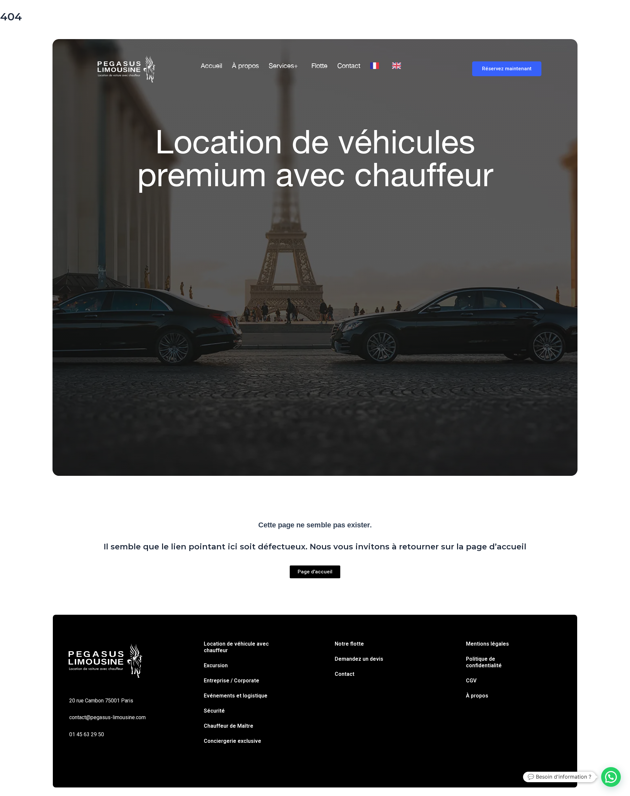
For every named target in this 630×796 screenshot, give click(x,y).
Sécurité (214, 711)
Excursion (216, 665)
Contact (348, 65)
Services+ (283, 65)
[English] (398, 66)
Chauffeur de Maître (228, 726)
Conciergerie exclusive (232, 741)
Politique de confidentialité (484, 662)
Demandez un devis (359, 659)
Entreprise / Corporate (231, 680)
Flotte (319, 65)
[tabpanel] (315, 286)
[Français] (376, 66)
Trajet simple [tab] (115, 254)
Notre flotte (349, 644)
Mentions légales (487, 644)
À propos (245, 65)
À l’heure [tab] (188, 254)
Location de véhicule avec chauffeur (236, 647)
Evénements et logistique (235, 696)
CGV (471, 680)
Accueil (211, 65)
